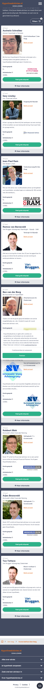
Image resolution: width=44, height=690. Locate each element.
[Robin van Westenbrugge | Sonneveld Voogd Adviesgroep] (12, 371)
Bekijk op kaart (28, 42)
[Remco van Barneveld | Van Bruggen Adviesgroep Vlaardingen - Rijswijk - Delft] (12, 241)
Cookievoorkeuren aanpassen (22, 350)
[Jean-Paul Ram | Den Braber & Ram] (12, 175)
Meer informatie (22, 85)
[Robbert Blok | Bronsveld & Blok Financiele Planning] (12, 444)
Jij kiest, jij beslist (12, 4)
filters (37, 21)
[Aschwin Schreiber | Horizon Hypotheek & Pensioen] (12, 44)
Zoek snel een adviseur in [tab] (12, 671)
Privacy (15, 684)
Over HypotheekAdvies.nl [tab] (12, 677)
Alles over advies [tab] (8, 659)
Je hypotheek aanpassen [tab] (11, 665)
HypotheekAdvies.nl (24, 687)
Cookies (25, 684)
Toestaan (22, 355)
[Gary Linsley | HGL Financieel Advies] (12, 110)
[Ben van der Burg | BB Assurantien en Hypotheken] (12, 306)
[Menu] (39, 4)
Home (2, 641)
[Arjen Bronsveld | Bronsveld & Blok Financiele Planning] (12, 510)
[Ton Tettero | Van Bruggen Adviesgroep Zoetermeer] (12, 575)
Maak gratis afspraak (22, 79)
